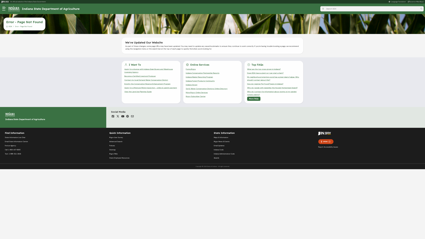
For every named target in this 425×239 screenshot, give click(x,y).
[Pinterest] (127, 116)
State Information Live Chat (15, 137)
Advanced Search (115, 142)
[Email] (132, 116)
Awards (216, 158)
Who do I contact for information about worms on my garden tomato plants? (272, 93)
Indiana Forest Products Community (200, 81)
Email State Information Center (16, 142)
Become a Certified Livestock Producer (140, 76)
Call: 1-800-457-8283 (12, 150)
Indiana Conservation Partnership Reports (202, 73)
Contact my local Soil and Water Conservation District (146, 80)
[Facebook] (113, 116)
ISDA (10, 26)
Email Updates (219, 146)
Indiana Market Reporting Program (199, 77)
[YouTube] (122, 116)
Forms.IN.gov (191, 69)
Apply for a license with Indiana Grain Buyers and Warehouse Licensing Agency (148, 70)
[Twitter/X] (118, 116)
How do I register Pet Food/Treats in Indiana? (265, 84)
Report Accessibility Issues (328, 147)
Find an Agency (10, 146)
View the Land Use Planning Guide (138, 92)
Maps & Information (221, 137)
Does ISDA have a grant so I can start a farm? (265, 73)
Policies (112, 146)
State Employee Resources (119, 158)
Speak (325, 142)
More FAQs (254, 99)
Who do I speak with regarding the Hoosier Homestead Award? (272, 88)
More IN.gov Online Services (197, 92)
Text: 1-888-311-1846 (13, 154)
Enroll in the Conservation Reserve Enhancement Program (147, 84)
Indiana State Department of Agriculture (51, 9)
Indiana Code (219, 150)
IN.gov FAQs (113, 154)
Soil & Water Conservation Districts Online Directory (207, 89)
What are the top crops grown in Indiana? (264, 69)
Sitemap (112, 150)
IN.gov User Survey (116, 137)
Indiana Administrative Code (224, 154)
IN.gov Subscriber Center (196, 96)
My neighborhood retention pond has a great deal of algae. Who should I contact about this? (273, 78)
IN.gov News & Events (222, 142)
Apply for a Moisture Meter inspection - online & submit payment (150, 88)
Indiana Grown (191, 85)
